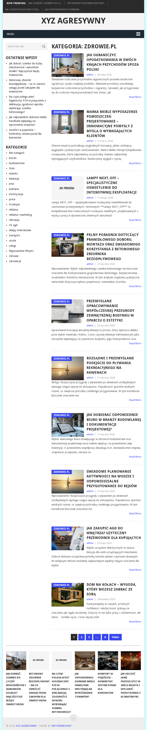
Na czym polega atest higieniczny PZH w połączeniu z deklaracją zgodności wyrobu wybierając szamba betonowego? (27, 104)
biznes (12, 158)
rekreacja (14, 219)
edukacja (14, 178)
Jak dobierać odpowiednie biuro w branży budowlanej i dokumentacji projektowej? (114, 422)
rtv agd (13, 225)
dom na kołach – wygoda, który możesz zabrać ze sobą (111, 589)
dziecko (13, 173)
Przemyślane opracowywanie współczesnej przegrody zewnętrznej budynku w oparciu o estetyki (110, 310)
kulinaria (14, 188)
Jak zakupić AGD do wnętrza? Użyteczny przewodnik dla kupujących (114, 533)
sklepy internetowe (20, 230)
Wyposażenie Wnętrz (21, 250)
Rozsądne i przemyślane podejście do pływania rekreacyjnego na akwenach (110, 365)
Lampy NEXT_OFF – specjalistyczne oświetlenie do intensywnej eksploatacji (112, 185)
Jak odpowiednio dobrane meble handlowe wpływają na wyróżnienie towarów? (28, 121)
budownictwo (17, 163)
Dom (12, 168)
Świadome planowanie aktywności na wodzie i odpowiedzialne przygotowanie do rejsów (112, 478)
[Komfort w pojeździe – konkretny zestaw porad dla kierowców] (108, 660)
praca (12, 199)
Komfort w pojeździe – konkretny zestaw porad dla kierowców (25, 133)
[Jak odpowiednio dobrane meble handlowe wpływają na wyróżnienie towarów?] (85, 660)
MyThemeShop (61, 725)
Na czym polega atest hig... (22, 9)
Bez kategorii (16, 152)
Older (115, 637)
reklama (13, 209)
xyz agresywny (73, 21)
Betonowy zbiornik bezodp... (86, 3)
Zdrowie (13, 256)
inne (11, 183)
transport (14, 235)
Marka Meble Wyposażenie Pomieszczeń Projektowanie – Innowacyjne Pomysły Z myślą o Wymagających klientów (112, 124)
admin (90, 74)
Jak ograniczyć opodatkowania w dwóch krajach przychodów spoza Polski (113, 62)
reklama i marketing (20, 214)
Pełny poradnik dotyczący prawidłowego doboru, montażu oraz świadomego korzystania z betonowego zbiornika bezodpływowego (113, 247)
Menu (10, 34)
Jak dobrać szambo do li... (45, 3)
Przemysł (14, 204)
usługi (12, 245)
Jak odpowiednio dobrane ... (63, 9)
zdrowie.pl (15, 261)
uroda (12, 240)
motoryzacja (16, 194)
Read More (135, 97)
